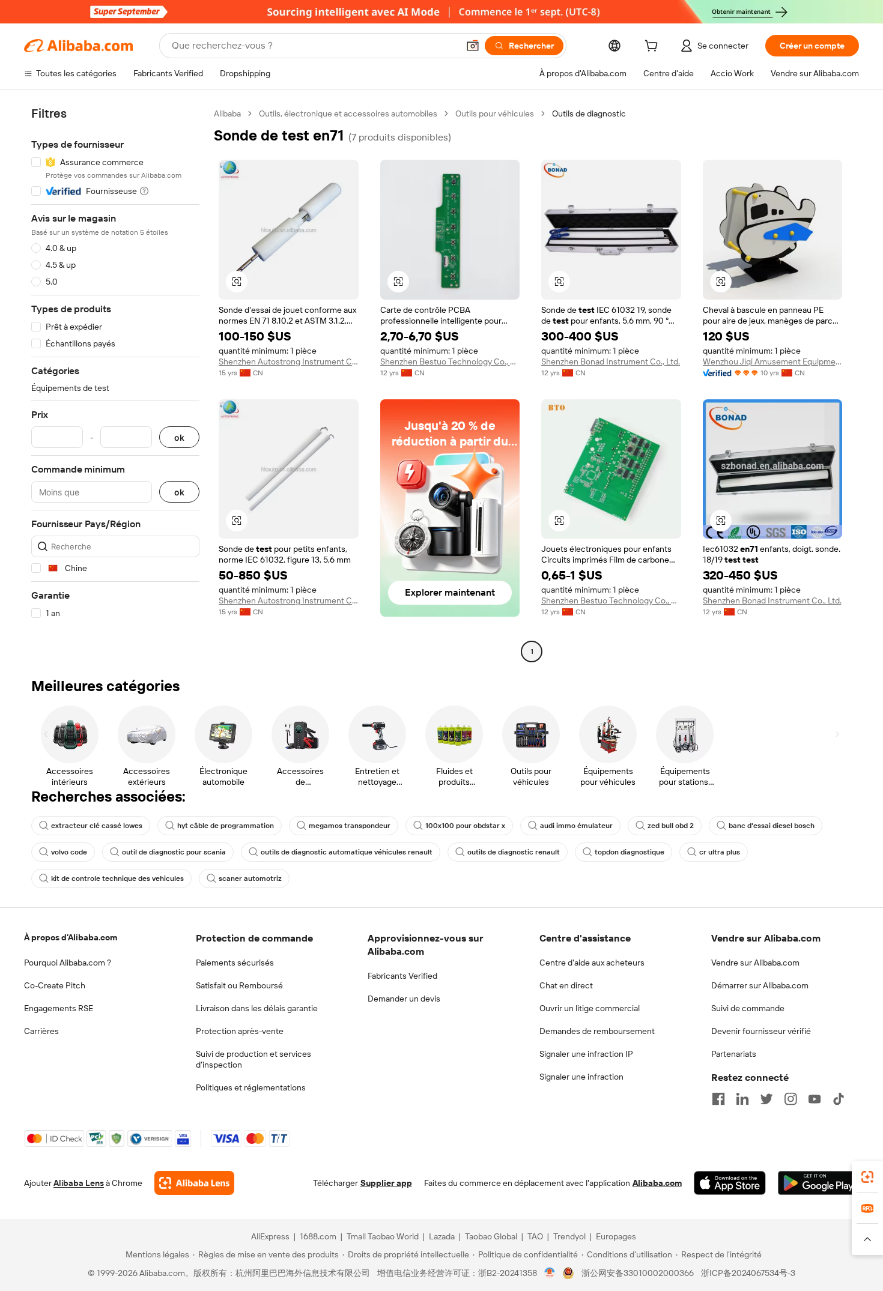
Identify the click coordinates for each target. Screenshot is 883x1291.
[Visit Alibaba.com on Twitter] (766, 1099)
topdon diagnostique (629, 852)
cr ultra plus (719, 852)
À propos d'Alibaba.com (70, 937)
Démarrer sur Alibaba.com (760, 985)
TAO (535, 1236)
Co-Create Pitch (54, 985)
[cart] (654, 47)
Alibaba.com (657, 1183)
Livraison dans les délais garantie (257, 1008)
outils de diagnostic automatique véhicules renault (346, 852)
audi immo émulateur (576, 825)
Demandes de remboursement (597, 1031)
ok (179, 437)
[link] (867, 1177)
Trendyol (569, 1236)
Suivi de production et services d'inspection (253, 1059)
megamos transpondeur (349, 825)
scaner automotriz (250, 878)
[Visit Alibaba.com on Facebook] (718, 1099)
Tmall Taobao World (383, 1236)
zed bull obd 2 (671, 825)
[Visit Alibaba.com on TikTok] (838, 1099)
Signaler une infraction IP (586, 1054)
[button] (473, 45)
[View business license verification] (550, 1273)
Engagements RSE (58, 1008)
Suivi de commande (747, 1008)
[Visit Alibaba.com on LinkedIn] (742, 1099)
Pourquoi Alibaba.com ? (67, 962)
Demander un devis (404, 998)
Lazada (442, 1236)
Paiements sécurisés (235, 962)
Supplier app (386, 1183)
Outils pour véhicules (494, 113)
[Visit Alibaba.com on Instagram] (790, 1099)
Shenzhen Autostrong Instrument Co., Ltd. (289, 361)
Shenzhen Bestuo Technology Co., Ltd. (450, 361)
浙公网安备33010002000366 (637, 1273)
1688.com (318, 1236)
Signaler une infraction (581, 1076)
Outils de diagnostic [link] (589, 113)
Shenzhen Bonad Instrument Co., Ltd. (610, 361)
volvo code (69, 852)
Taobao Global (491, 1236)
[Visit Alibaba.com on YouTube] (814, 1099)
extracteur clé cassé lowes (96, 825)
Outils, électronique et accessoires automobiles (348, 113)
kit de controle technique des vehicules (117, 878)
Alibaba (227, 113)
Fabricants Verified (402, 976)
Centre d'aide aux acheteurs (592, 962)
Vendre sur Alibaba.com (755, 962)
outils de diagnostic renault (513, 852)
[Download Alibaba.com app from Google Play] (818, 1183)
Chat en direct (566, 985)
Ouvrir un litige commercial (589, 1008)
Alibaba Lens (78, 1183)
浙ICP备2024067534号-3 (748, 1273)
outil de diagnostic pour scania (174, 852)
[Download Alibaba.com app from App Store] (730, 1183)
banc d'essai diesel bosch (772, 825)
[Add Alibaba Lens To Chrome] (194, 1183)
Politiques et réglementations (251, 1087)
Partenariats (733, 1054)
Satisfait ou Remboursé (239, 985)
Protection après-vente (240, 1031)
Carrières (41, 1031)
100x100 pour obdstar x (465, 825)
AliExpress (270, 1236)
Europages (616, 1236)
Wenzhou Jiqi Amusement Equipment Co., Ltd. (773, 361)
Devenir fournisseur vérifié (761, 1031)
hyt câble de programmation (225, 825)
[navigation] (115, 384)
